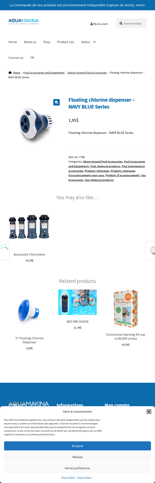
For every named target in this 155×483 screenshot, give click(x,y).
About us (30, 42)
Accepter (77, 446)
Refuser (77, 457)
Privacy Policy (68, 477)
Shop (46, 42)
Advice (85, 42)
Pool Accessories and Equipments (44, 72)
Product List (65, 42)
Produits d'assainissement (123, 175)
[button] (149, 412)
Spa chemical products (99, 180)
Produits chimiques (97, 171)
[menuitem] (32, 58)
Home (12, 42)
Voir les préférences (77, 468)
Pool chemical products (105, 166)
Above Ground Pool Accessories (87, 72)
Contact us (15, 58)
